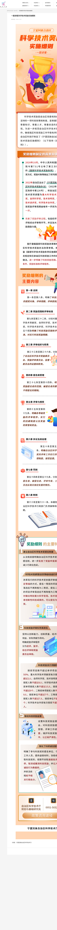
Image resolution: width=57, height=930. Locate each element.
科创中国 (15, 10)
